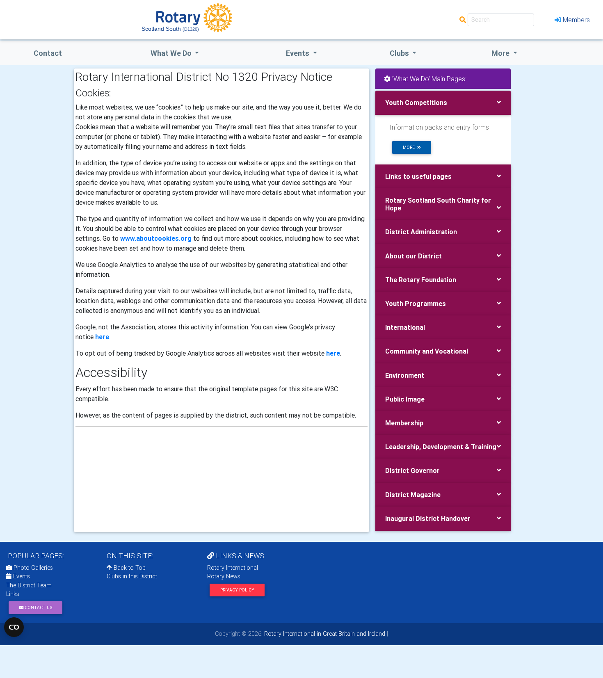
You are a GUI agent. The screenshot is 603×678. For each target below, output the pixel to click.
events (298, 53)
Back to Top (129, 567)
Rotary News (223, 576)
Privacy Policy (237, 590)
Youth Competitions (416, 102)
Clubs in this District (132, 576)
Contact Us (37, 607)
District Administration (421, 232)
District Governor (412, 470)
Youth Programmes (415, 303)
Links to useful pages (418, 176)
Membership (404, 423)
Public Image (405, 399)
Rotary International (232, 567)
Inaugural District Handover (428, 518)
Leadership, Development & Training (440, 447)
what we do (172, 53)
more (410, 147)
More (501, 53)
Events (20, 576)
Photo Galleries (32, 567)
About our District (413, 256)
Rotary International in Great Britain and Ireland (324, 633)
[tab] (443, 103)
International (405, 327)
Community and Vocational (426, 351)
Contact (48, 53)
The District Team (29, 585)
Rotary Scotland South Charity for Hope (438, 204)
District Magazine (413, 495)
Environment (404, 375)
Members (576, 20)
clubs (400, 53)
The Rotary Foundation (420, 280)
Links (12, 594)
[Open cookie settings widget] (14, 627)
